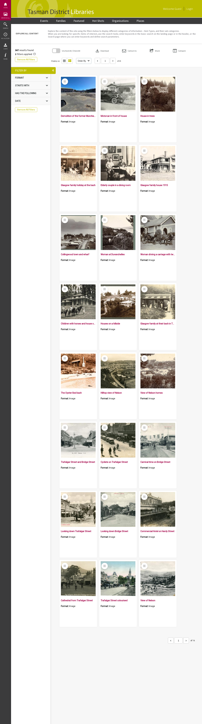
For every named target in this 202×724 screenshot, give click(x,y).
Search (5, 28)
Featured (79, 21)
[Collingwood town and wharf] (78, 232)
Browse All (5, 18)
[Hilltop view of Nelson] (118, 371)
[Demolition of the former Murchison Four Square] (78, 94)
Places (140, 21)
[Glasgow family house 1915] (157, 163)
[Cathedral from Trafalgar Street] (78, 578)
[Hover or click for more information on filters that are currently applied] (34, 54)
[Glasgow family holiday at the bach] (78, 163)
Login (5, 49)
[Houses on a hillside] (118, 301)
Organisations (120, 21)
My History (5, 38)
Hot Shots (98, 21)
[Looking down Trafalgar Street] (78, 509)
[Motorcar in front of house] (118, 94)
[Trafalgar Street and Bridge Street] (78, 440)
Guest (178, 9)
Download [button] (102, 50)
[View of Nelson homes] (157, 371)
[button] (129, 51)
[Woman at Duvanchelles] (118, 232)
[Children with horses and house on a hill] (78, 301)
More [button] (5, 59)
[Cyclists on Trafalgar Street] (118, 440)
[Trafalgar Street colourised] (118, 578)
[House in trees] (157, 94)
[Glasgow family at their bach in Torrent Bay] (157, 301)
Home (5, 8)
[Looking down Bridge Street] (118, 509)
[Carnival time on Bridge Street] (157, 440)
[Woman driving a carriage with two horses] (157, 232)
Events (44, 21)
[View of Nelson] (157, 578)
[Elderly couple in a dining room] (118, 163)
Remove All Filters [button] (26, 59)
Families (61, 21)
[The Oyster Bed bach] (78, 371)
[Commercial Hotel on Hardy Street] (157, 509)
